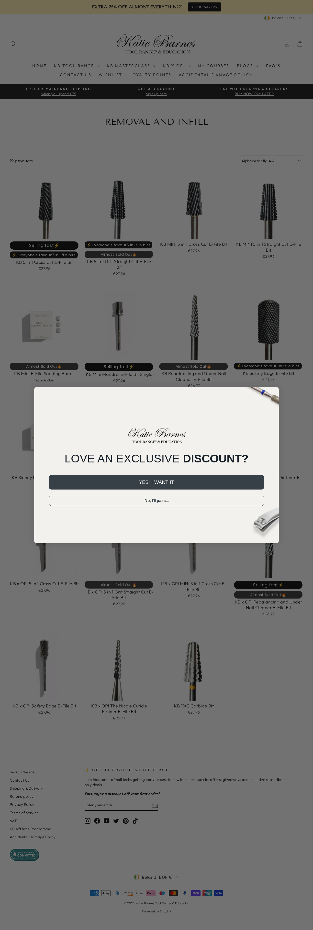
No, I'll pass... (157, 501)
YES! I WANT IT (156, 482)
